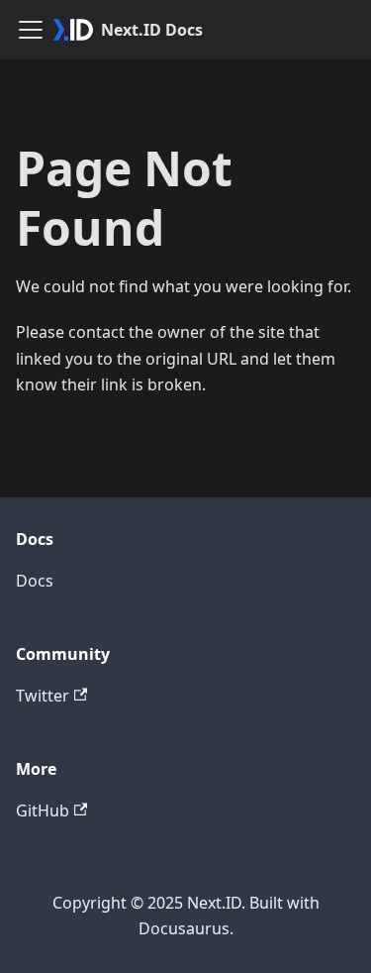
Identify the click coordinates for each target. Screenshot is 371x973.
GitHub (42, 810)
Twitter (42, 695)
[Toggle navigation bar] (31, 30)
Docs (34, 581)
